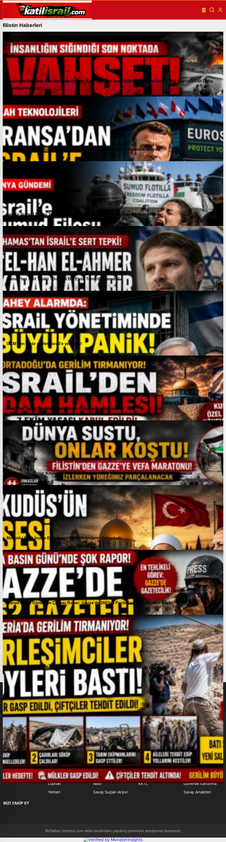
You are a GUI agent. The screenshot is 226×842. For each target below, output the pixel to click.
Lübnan (54, 784)
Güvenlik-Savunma (200, 784)
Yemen (54, 792)
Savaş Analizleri (197, 792)
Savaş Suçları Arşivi (110, 792)
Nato (97, 784)
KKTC (143, 784)
